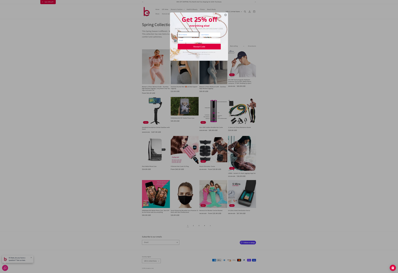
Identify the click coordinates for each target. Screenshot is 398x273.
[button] (225, 15)
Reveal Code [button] (199, 46)
